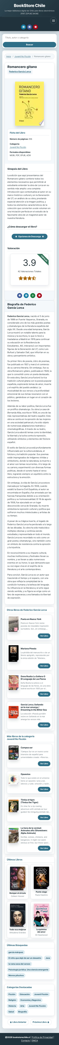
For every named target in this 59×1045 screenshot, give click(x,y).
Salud (11, 1011)
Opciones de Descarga (29, 236)
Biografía (22, 1011)
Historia (12, 1006)
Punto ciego (41, 892)
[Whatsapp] (32, 295)
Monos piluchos (16, 975)
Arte (22, 1006)
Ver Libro (44, 636)
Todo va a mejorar (17, 929)
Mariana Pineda (28, 648)
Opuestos (25, 774)
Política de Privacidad (42, 1037)
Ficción (12, 994)
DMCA (35, 1040)
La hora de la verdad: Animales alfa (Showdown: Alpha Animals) (34, 830)
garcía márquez (16, 952)
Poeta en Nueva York (31, 619)
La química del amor (41, 930)
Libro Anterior (19, 1022)
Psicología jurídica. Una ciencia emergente (28, 969)
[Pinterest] (35, 27)
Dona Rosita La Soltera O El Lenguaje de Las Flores (33, 677)
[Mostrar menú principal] (53, 20)
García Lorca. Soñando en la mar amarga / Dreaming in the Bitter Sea (34, 707)
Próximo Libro (40, 1022)
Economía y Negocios (31, 1000)
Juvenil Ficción (41, 994)
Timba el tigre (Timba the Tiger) (29, 801)
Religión (12, 1000)
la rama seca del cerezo (19, 964)
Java (48, 958)
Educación (25, 994)
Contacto (25, 1040)
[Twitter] (23, 27)
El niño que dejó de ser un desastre (25, 958)
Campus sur (27, 747)
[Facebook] (29, 27)
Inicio (8, 56)
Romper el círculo (17, 893)
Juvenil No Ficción (22, 56)
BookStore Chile (29, 5)
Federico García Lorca (20, 71)
